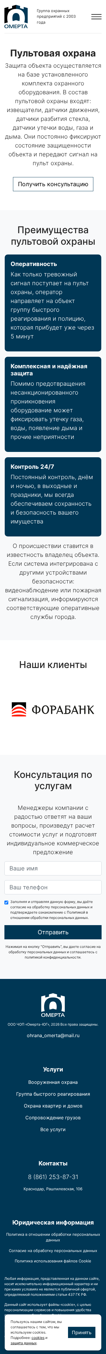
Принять (82, 1332)
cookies (38, 1337)
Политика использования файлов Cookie (53, 1261)
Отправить (53, 932)
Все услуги (53, 1129)
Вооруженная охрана (53, 1082)
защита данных (24, 1343)
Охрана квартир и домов (53, 1106)
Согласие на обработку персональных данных (53, 1250)
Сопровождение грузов (53, 1118)
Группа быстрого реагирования (53, 1094)
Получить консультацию (53, 184)
